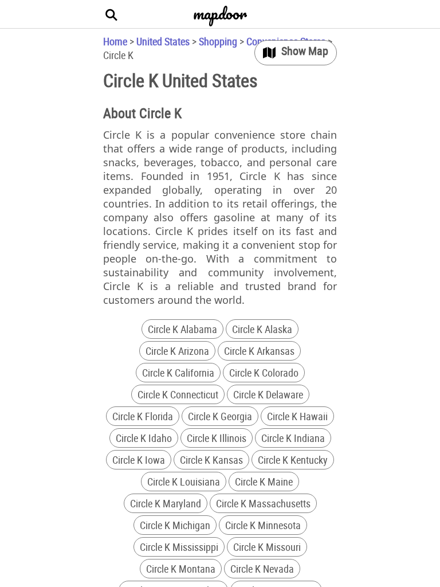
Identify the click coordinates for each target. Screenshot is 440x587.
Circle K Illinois (216, 438)
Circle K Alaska (262, 329)
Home (115, 41)
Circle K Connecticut (178, 394)
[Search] (111, 14)
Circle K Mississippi (179, 547)
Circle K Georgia (220, 416)
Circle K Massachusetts (263, 503)
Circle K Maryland (165, 503)
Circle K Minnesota (263, 525)
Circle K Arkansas (259, 351)
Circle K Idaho (144, 438)
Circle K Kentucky (293, 460)
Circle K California (178, 372)
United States (163, 41)
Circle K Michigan (175, 525)
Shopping (218, 41)
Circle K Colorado (263, 372)
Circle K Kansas (211, 460)
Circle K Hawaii (297, 416)
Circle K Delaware (268, 394)
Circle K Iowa (138, 460)
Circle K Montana (180, 569)
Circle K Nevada (262, 569)
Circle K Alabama (182, 329)
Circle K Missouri (267, 547)
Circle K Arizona (177, 351)
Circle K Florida (142, 416)
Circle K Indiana (293, 438)
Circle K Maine (264, 481)
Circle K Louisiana (183, 481)
